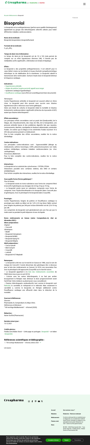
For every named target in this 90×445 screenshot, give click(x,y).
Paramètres (77, 440)
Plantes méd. (55, 421)
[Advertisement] (30, 366)
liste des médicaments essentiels (41, 272)
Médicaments (13, 15)
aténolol (7, 285)
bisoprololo (9, 334)
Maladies (54, 414)
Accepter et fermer (53, 440)
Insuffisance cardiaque (13, 93)
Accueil (6, 15)
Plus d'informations (11, 443)
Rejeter (66, 440)
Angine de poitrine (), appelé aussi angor (25, 88)
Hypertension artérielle (13, 86)
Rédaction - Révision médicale (72, 414)
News (52, 425)
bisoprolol (45, 332)
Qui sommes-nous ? (69, 410)
